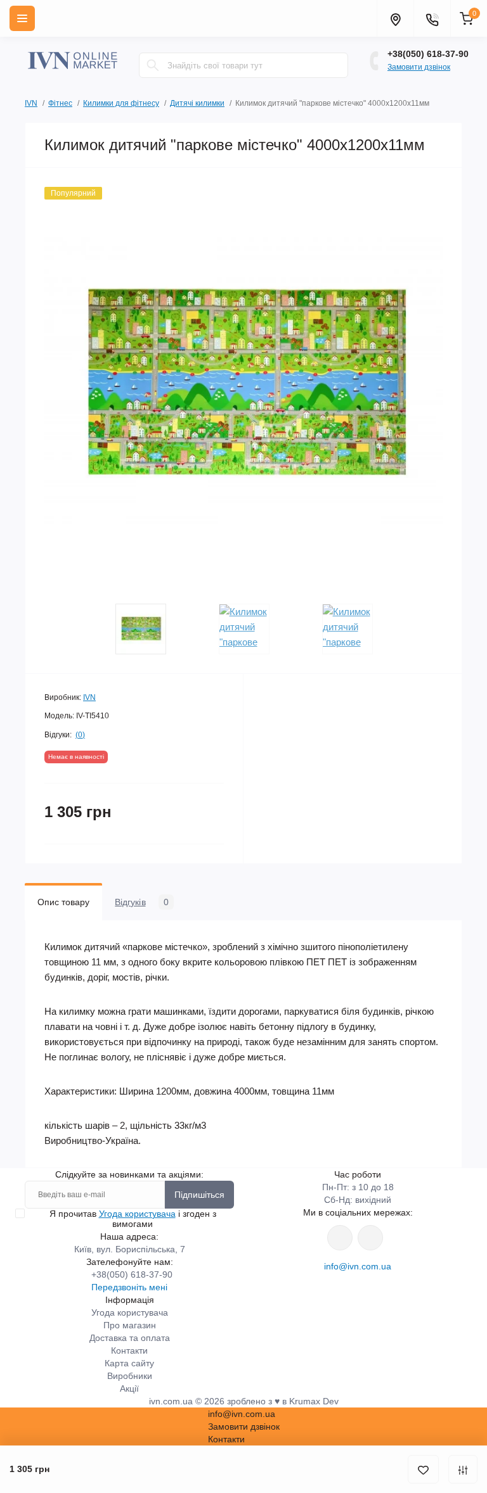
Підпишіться (199, 1195)
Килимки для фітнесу (121, 103)
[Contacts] (431, 18)
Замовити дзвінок (418, 67)
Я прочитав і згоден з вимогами (132, 1219)
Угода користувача (137, 1214)
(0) (80, 734)
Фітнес (60, 103)
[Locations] (395, 18)
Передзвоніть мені (129, 1287)
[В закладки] (423, 1469)
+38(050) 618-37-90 (428, 54)
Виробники (129, 1376)
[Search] (153, 65)
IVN (31, 103)
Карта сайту (129, 1363)
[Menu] (22, 18)
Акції (129, 1388)
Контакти (129, 1350)
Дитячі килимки (197, 103)
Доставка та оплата (129, 1338)
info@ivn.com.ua (357, 1266)
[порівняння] (462, 1469)
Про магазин (129, 1325)
